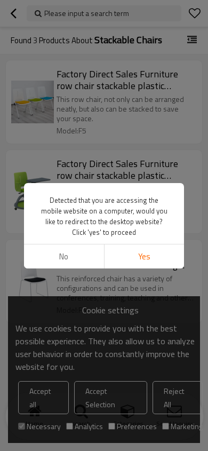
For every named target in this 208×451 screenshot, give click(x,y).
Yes (144, 256)
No (63, 256)
